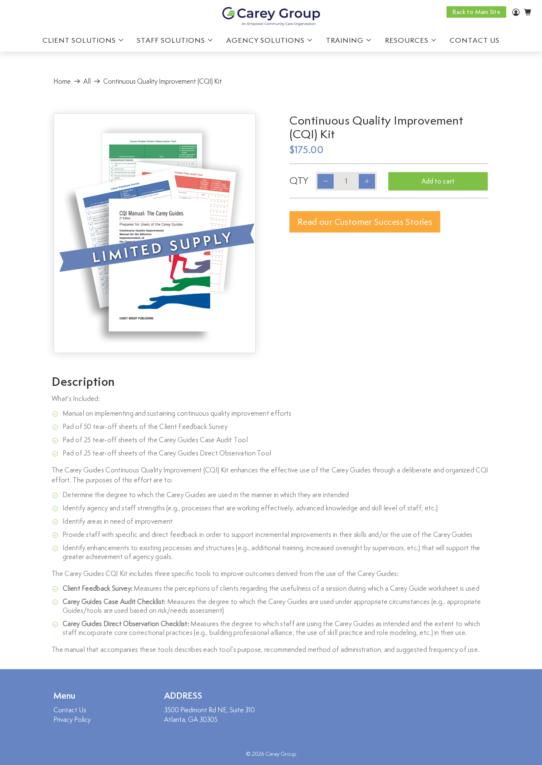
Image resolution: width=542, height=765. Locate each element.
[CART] (527, 12)
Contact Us (69, 710)
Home (62, 81)
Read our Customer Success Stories (365, 221)
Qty (298, 180)
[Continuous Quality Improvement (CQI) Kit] (154, 233)
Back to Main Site (476, 12)
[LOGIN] (516, 13)
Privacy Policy (72, 719)
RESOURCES (406, 40)
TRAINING (345, 40)
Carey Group (280, 753)
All (87, 81)
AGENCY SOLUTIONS (265, 40)
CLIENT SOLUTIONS (79, 40)
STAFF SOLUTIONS (171, 40)
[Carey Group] (271, 16)
